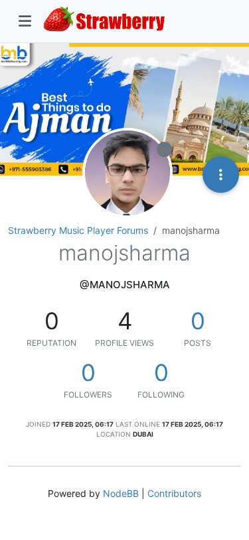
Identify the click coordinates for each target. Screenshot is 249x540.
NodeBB (121, 493)
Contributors (174, 493)
